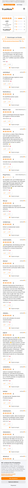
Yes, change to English (9, 4)
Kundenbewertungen (7, 24)
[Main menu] (24, 9)
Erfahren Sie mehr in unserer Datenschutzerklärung (8, 474)
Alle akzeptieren (13, 478)
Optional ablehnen (13, 482)
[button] (6, 37)
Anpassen (13, 485)
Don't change (19, 4)
